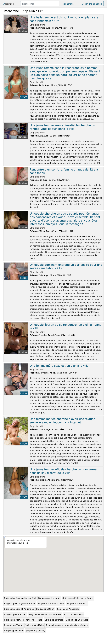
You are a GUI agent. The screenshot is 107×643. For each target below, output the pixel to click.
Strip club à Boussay (74, 614)
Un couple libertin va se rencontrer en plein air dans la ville (65, 326)
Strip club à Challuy (35, 630)
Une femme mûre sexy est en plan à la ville (59, 365)
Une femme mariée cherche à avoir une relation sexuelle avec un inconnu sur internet (62, 420)
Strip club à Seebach (77, 603)
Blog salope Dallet (45, 609)
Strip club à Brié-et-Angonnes (19, 609)
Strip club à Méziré (34, 625)
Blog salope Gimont (14, 630)
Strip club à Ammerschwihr (51, 603)
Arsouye (8, 3)
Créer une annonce (92, 3)
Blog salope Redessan (15, 614)
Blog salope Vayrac (13, 625)
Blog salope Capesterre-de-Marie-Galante (67, 625)
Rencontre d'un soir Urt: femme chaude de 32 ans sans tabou (64, 171)
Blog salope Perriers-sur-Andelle (44, 614)
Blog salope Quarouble (77, 619)
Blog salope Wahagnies (67, 609)
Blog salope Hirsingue (49, 598)
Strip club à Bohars (54, 619)
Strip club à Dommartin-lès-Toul (20, 598)
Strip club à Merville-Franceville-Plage (23, 619)
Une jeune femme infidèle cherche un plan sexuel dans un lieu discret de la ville (63, 471)
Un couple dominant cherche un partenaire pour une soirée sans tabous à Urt (66, 266)
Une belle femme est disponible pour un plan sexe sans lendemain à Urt (64, 19)
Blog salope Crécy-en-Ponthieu (20, 603)
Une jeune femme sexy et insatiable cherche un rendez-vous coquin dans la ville (62, 127)
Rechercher (68, 3)
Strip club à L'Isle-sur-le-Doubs (77, 598)
